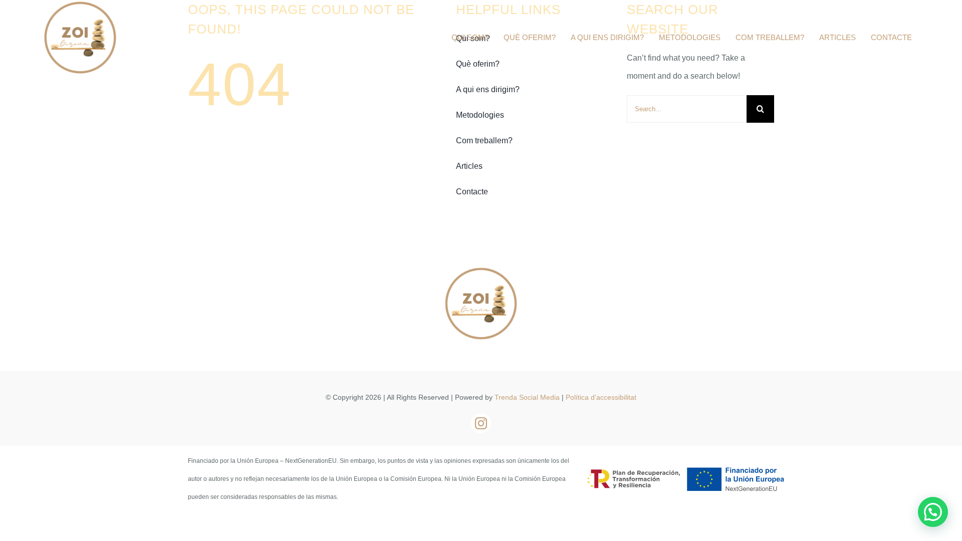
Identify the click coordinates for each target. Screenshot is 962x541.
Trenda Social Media (527, 397)
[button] (933, 512)
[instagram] (481, 423)
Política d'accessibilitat (601, 397)
